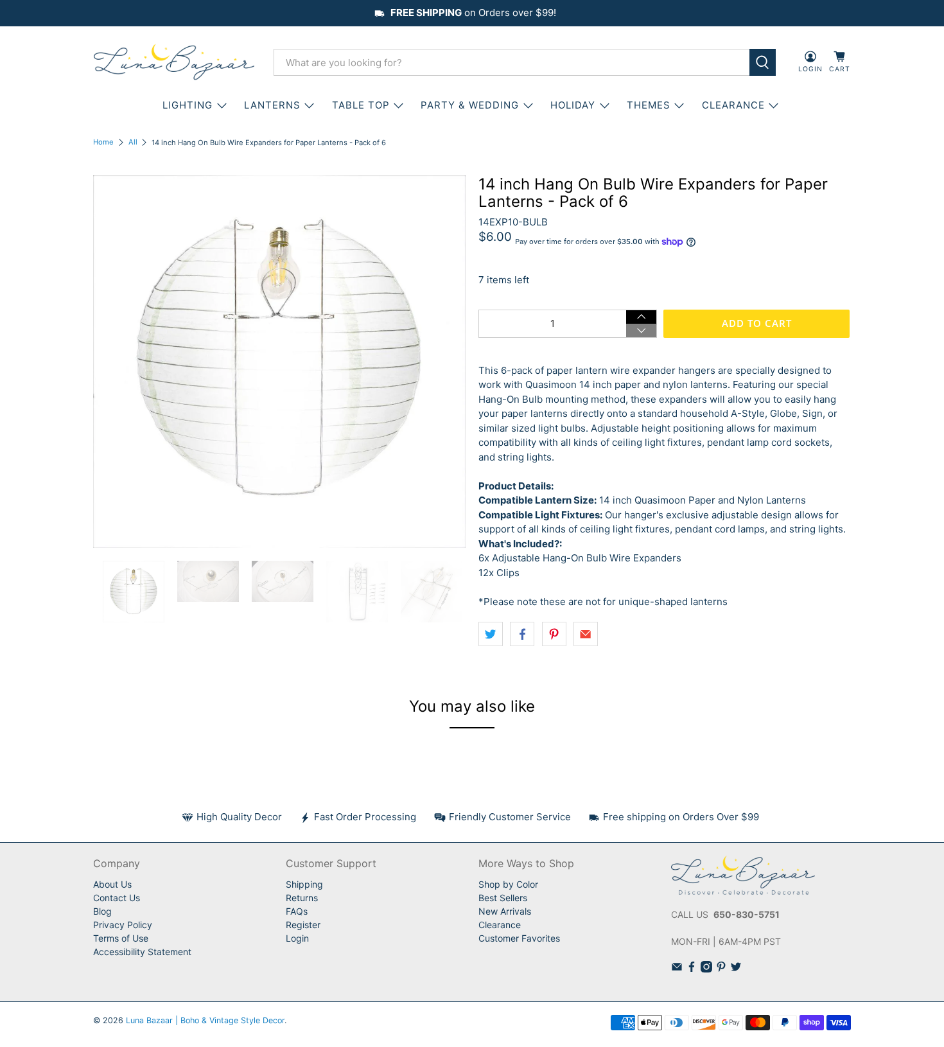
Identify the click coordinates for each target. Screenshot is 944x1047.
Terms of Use (120, 938)
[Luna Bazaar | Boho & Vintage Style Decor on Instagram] (706, 968)
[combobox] (511, 62)
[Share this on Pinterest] (554, 634)
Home (103, 142)
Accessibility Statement (142, 951)
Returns (302, 897)
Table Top (361, 105)
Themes (648, 105)
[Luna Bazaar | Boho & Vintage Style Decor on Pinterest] (721, 968)
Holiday (572, 105)
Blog (102, 911)
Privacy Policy (122, 924)
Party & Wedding (470, 105)
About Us (112, 884)
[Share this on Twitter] (490, 634)
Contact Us (116, 897)
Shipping (304, 884)
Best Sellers (502, 897)
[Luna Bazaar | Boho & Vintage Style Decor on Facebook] (691, 968)
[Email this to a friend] (585, 634)
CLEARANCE (733, 105)
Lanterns (272, 105)
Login (297, 938)
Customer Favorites (519, 938)
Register (303, 924)
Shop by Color (508, 884)
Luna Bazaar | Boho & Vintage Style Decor (205, 1020)
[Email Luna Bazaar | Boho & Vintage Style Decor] (677, 968)
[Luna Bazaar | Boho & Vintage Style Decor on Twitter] (736, 968)
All (132, 142)
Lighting (187, 105)
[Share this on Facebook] (522, 634)
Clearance (499, 924)
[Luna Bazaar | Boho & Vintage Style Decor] (174, 62)
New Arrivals (504, 911)
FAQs (297, 911)
